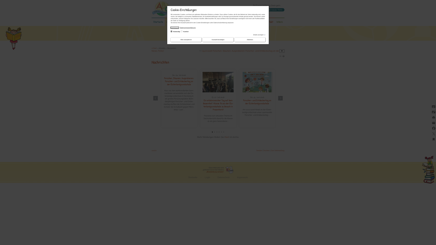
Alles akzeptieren (186, 39)
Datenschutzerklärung (188, 28)
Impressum (175, 28)
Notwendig (176, 31)
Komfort (186, 31)
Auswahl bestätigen (218, 39)
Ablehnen (250, 39)
